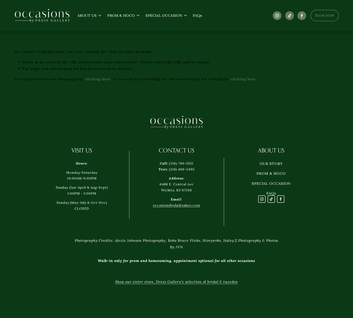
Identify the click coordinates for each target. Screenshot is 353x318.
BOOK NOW (324, 15)
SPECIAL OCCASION (271, 183)
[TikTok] (289, 15)
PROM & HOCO (271, 173)
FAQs (197, 15)
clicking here (98, 79)
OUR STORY (271, 163)
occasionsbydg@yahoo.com (176, 205)
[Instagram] (277, 15)
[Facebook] (301, 15)
